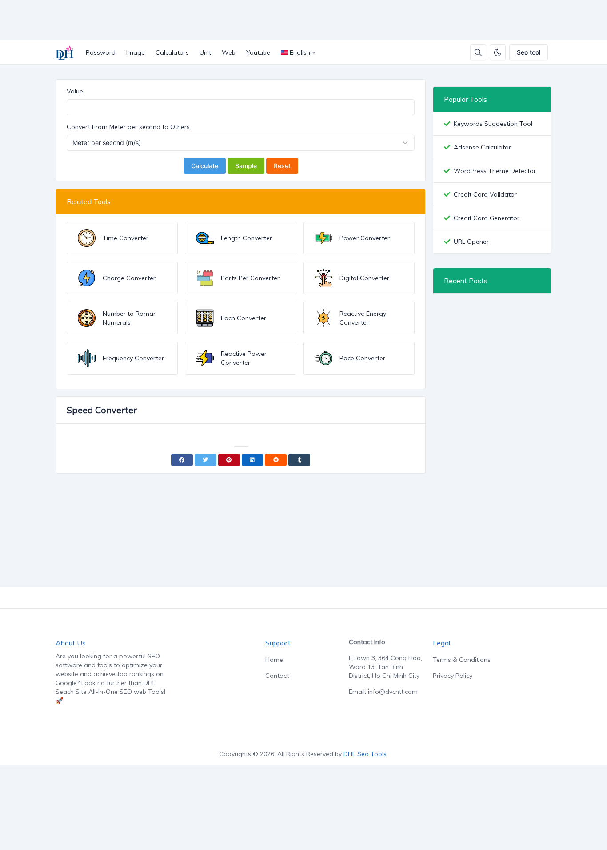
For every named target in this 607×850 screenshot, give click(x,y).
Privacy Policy (452, 676)
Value (75, 91)
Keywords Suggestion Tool (493, 124)
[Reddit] (276, 460)
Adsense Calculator (482, 147)
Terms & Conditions (462, 660)
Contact (277, 676)
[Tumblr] (299, 460)
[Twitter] (205, 460)
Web (229, 52)
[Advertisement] (285, 20)
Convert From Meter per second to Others (128, 127)
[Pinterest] (229, 460)
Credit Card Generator (486, 218)
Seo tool (528, 52)
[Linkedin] (253, 460)
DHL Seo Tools (365, 754)
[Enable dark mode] (498, 52)
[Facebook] (182, 460)
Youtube (258, 52)
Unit (205, 52)
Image (135, 52)
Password (101, 52)
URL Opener (471, 242)
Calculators (172, 52)
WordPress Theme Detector (495, 171)
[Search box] (478, 52)
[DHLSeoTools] (68, 52)
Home (274, 660)
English (300, 52)
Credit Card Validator (485, 194)
